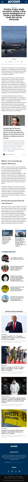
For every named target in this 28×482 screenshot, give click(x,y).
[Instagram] (12, 471)
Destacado (14, 7)
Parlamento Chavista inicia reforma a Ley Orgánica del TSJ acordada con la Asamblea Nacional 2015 (17, 298)
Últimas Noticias (11, 476)
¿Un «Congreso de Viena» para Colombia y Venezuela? (17, 258)
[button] (26, 2)
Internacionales (5, 396)
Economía (15, 478)
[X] (15, 471)
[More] (21, 61)
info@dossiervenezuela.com (17, 462)
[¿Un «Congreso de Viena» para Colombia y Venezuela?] (5, 258)
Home (6, 476)
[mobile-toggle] (2, 2)
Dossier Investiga (19, 476)
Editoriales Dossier (7, 478)
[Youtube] (19, 471)
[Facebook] (8, 471)
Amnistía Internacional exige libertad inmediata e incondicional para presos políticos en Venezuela (17, 288)
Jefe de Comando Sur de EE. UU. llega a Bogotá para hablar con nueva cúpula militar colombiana (17, 268)
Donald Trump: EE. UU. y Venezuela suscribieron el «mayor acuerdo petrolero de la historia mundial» (13, 337)
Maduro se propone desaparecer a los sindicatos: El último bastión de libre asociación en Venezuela (6, 240)
